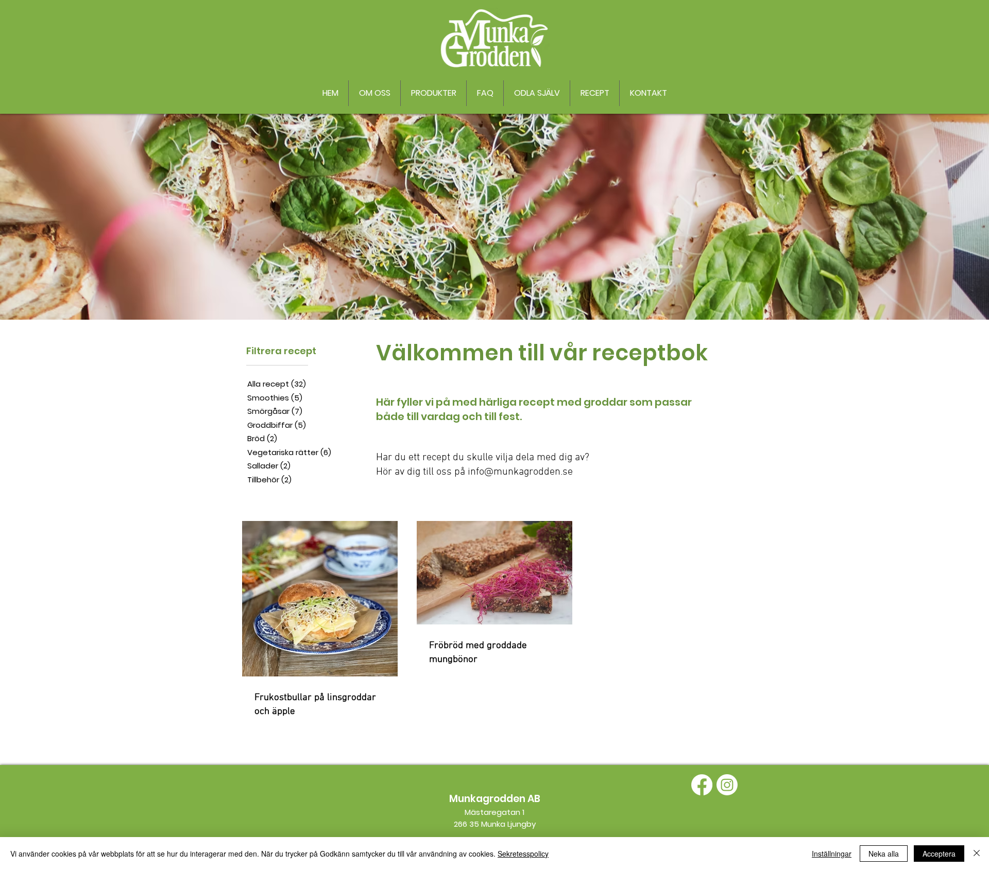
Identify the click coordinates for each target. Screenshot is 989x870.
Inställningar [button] (831, 853)
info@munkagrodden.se (520, 472)
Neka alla (883, 853)
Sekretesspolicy (523, 853)
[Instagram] (727, 784)
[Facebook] (701, 784)
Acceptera (939, 853)
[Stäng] (976, 853)
